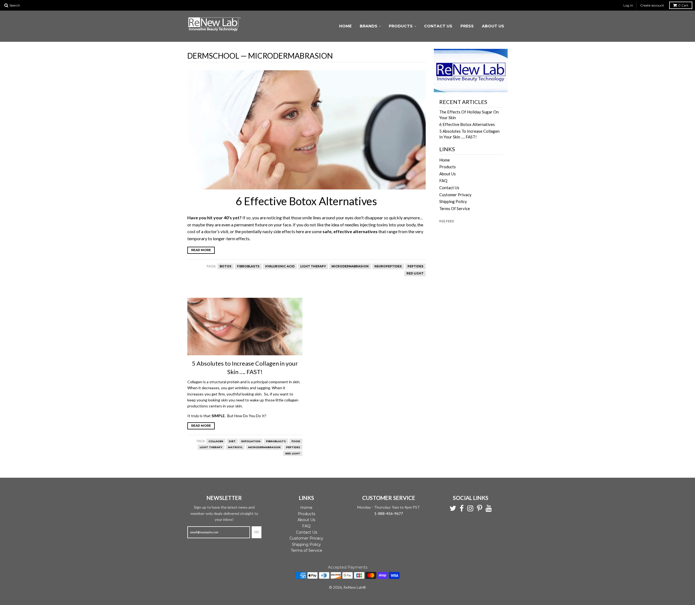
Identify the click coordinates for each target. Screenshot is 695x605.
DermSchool (213, 55)
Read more (201, 250)
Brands (368, 26)
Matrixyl (235, 447)
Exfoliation (250, 441)
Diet (232, 441)
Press (467, 26)
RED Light (415, 273)
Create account (652, 5)
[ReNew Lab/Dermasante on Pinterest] (479, 508)
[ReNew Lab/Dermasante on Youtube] (489, 508)
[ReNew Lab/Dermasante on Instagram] (470, 508)
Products (401, 26)
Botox (225, 266)
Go (256, 532)
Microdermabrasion (350, 266)
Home (345, 26)
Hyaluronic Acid (280, 266)
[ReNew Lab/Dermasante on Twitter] (453, 508)
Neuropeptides (388, 266)
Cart (683, 5)
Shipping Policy (453, 201)
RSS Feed (446, 221)
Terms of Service (454, 208)
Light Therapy (313, 266)
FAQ (443, 180)
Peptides (415, 266)
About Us (493, 26)
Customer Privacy (455, 194)
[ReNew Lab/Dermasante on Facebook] (462, 508)
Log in (628, 5)
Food (296, 441)
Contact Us (438, 26)
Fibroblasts (248, 266)
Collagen (215, 441)
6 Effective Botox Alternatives (306, 201)
